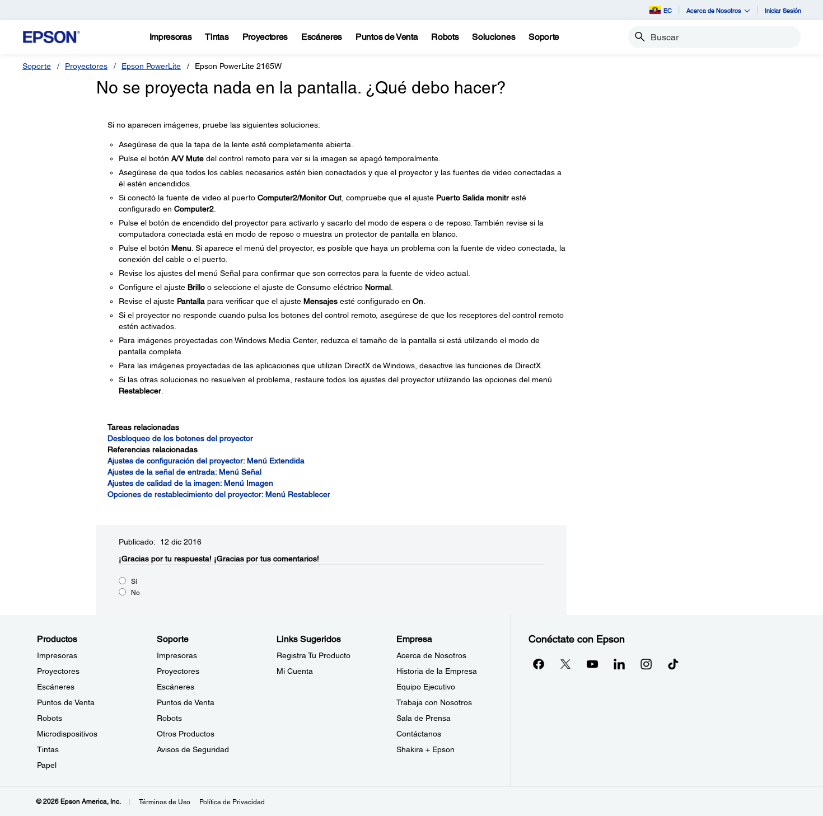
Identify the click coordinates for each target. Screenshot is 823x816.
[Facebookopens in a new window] (539, 664)
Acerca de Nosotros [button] (713, 10)
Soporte (36, 66)
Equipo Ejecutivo (425, 686)
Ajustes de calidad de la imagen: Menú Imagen (190, 483)
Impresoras (57, 655)
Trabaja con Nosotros (434, 702)
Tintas (48, 749)
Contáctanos (418, 733)
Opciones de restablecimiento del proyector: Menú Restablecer (218, 494)
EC (667, 10)
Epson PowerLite (151, 66)
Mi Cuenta (295, 671)
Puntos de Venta (66, 702)
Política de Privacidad (232, 802)
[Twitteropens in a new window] (565, 664)
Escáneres (55, 686)
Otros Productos (185, 733)
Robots (49, 718)
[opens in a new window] (673, 664)
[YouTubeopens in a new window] (592, 664)
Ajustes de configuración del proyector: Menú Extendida (206, 460)
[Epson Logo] (51, 37)
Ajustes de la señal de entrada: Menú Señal (184, 471)
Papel (47, 765)
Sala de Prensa (423, 718)
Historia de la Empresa (436, 671)
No (135, 593)
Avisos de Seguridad (193, 749)
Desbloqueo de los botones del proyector (180, 438)
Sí (134, 581)
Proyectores (86, 66)
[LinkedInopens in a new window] (619, 664)
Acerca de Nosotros (431, 655)
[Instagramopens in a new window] (646, 664)
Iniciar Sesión (783, 10)
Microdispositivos (67, 733)
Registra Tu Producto (313, 655)
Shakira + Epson (425, 749)
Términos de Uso (164, 802)
